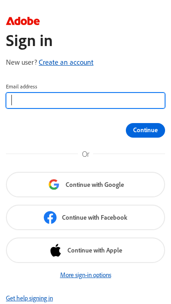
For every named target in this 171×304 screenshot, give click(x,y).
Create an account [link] (66, 62)
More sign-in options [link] (85, 275)
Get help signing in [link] (29, 298)
